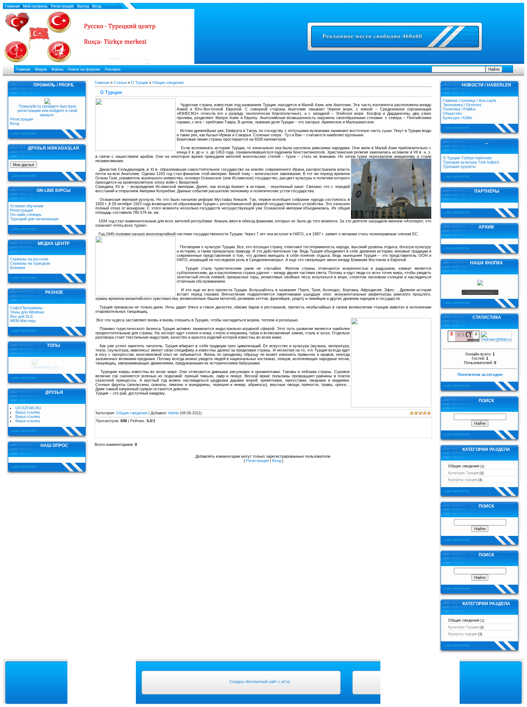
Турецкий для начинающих (34, 219)
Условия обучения (26, 206)
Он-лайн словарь (26, 214)
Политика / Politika (459, 109)
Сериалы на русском (29, 259)
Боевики (17, 267)
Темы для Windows (27, 312)
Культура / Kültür (458, 118)
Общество (452, 113)
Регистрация (21, 119)
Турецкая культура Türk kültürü (471, 162)
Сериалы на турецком (30, 263)
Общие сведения (168, 82)
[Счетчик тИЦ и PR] (463, 340)
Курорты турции (462, 479)
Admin (173, 413)
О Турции (139, 82)
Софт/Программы (26, 308)
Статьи (120, 82)
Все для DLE (21, 316)
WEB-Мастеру (23, 321)
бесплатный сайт (261, 681)
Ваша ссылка (27, 412)
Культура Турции (463, 473)
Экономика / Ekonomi (462, 105)
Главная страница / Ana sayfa (469, 100)
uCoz (285, 681)
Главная (102, 82)
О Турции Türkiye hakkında (467, 158)
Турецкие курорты (459, 166)
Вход (14, 123)
